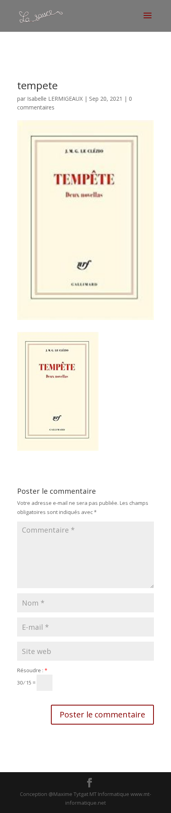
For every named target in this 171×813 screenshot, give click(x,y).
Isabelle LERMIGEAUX (55, 98)
